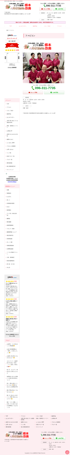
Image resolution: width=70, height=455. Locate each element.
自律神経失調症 (10, 203)
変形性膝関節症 (10, 260)
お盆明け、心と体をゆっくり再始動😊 (12, 344)
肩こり (8, 200)
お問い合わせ (10, 149)
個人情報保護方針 (11, 166)
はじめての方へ (23, 26)
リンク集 (9, 152)
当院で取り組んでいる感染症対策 (12, 121)
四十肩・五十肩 (10, 264)
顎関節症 (9, 193)
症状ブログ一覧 (10, 156)
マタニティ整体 (10, 228)
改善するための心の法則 (12, 135)
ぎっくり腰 (9, 242)
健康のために (10, 139)
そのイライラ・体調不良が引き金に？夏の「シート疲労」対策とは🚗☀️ (12, 364)
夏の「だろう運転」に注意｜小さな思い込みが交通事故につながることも (12, 405)
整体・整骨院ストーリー (12, 126)
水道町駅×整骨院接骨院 (12, 180)
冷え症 (8, 267)
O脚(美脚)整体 (10, 245)
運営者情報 (9, 163)
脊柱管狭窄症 (10, 235)
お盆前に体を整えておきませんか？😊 (12, 356)
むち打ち (9, 196)
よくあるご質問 (10, 142)
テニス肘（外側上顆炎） (12, 214)
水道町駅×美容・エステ (12, 178)
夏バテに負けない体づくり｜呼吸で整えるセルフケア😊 (12, 397)
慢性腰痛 (9, 221)
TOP (10, 26)
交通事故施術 (10, 248)
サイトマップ (10, 169)
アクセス (59, 26)
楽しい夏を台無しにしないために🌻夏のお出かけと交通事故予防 (12, 385)
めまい (8, 206)
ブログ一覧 (9, 159)
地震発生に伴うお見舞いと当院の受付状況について (12, 378)
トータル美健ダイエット (12, 253)
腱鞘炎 (8, 218)
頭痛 (8, 189)
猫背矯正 (9, 210)
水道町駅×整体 (12, 176)
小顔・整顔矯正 (10, 257)
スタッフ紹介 (47, 26)
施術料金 (35, 26)
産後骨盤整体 (10, 225)
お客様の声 (9, 130)
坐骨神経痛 (9, 238)
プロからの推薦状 (11, 146)
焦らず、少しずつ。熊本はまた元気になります (12, 371)
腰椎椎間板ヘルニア (12, 232)
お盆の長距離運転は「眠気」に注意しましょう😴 (12, 351)
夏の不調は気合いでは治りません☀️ (12, 391)
